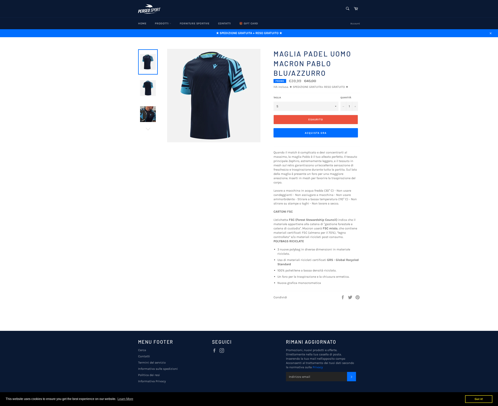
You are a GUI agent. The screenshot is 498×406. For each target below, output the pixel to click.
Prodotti (162, 23)
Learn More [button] (125, 399)
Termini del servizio (152, 362)
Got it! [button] (479, 399)
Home (142, 23)
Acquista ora (315, 132)
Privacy (318, 367)
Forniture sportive (195, 23)
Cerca (142, 350)
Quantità (345, 97)
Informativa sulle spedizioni (158, 369)
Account (355, 23)
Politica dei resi (149, 375)
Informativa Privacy (152, 381)
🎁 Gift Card (248, 23)
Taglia (277, 97)
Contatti (224, 23)
